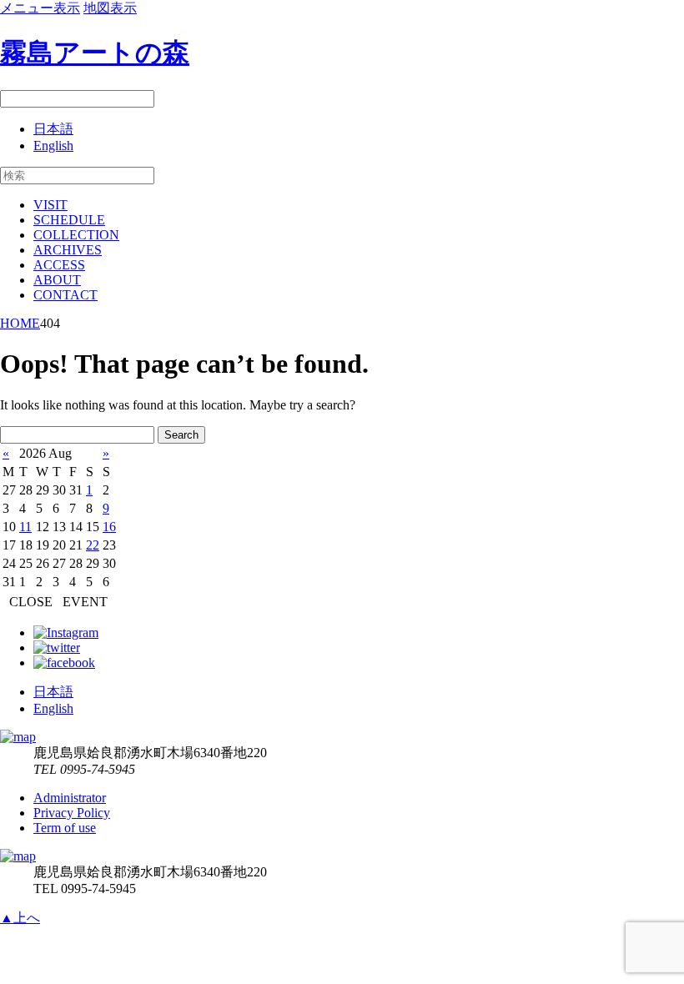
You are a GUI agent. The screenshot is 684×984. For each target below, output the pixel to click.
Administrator (69, 798)
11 (25, 527)
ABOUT (57, 280)
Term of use (64, 828)
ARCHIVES (67, 250)
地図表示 (110, 8)
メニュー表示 (40, 8)
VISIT (50, 205)
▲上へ (20, 918)
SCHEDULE (69, 220)
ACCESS (59, 265)
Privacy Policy (71, 813)
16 (109, 527)
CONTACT (65, 295)
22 (92, 545)
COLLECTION (76, 235)
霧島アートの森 (94, 53)
